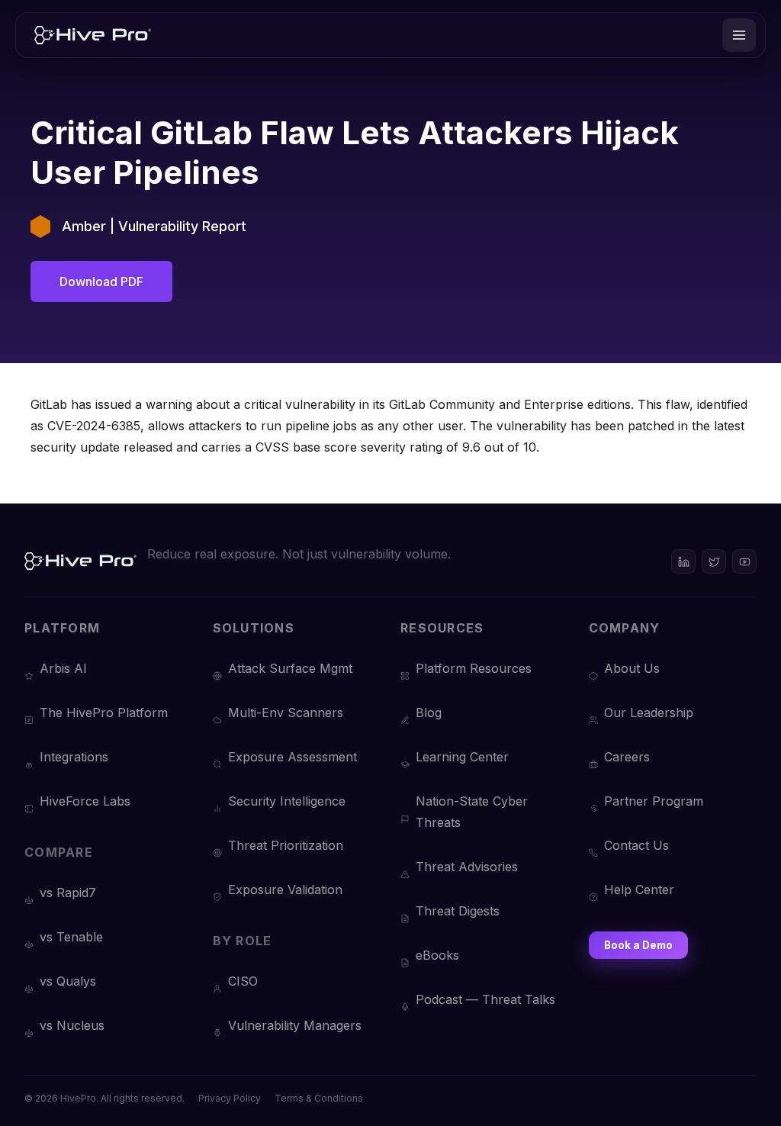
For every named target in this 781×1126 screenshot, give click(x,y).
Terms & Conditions (319, 1098)
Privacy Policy (229, 1098)
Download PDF (101, 281)
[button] (739, 35)
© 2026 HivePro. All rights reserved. (104, 1098)
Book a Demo (638, 945)
